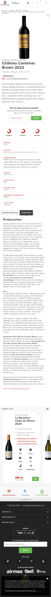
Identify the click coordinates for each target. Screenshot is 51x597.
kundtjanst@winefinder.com (33, 506)
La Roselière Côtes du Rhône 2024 (25, 420)
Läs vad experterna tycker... (17, 79)
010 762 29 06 (14, 506)
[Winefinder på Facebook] (19, 561)
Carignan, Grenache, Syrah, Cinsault (26, 433)
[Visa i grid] (47, 409)
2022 (6, 145)
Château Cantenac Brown (14, 60)
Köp (35, 479)
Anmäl (36, 118)
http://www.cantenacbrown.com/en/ (16, 389)
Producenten (26, 213)
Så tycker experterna (10, 213)
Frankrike (6, 72)
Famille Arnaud (21, 415)
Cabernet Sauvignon (11, 152)
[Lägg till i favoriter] (39, 413)
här (43, 587)
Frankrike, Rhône (24, 429)
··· (22, 102)
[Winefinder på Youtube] (43, 561)
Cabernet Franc (32, 152)
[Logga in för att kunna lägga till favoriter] (48, 15)
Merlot (22, 152)
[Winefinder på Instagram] (31, 561)
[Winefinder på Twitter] (7, 561)
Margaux (14, 72)
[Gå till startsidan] (5, 3)
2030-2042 (8, 175)
